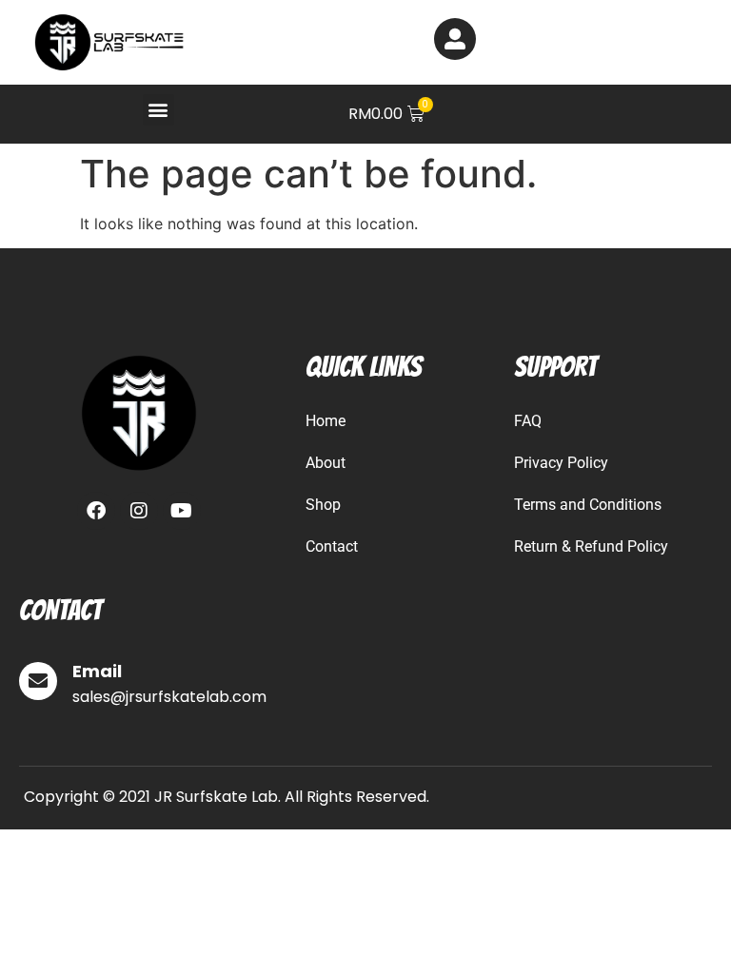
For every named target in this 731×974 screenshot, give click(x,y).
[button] (158, 110)
